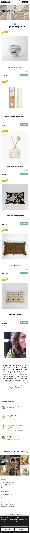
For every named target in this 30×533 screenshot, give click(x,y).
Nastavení (14, 524)
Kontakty (3, 497)
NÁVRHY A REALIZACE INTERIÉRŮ (7, 506)
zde (16, 521)
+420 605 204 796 (6, 485)
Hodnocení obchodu (5, 501)
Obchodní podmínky (5, 503)
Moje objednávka (4, 510)
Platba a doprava (4, 499)
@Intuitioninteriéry (7, 491)
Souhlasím (21, 529)
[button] (2, 12)
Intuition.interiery (6, 487)
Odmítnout (7, 529)
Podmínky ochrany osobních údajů (8, 504)
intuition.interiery (6, 489)
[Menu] (25, 2)
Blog (2, 508)
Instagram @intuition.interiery (15, 452)
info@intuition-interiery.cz (8, 482)
